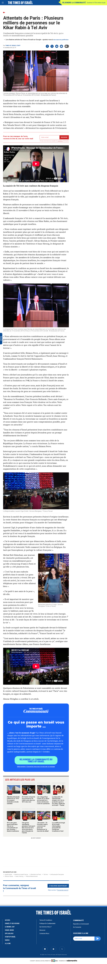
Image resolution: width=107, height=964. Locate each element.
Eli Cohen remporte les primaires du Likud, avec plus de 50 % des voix (28, 799)
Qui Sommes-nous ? (45, 927)
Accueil (7, 920)
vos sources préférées (60, 39)
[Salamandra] (72, 960)
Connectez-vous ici (62, 890)
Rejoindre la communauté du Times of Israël (36, 760)
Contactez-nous (44, 933)
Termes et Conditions (45, 920)
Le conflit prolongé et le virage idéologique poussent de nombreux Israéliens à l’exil (58, 827)
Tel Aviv (45, 874)
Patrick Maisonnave (32, 876)
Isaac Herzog (19, 876)
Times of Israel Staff (12, 45)
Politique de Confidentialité (47, 923)
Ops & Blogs (9, 933)
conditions (60, 140)
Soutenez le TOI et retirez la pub (96, 2)
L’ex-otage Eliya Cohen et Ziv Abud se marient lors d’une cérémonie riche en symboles (43, 800)
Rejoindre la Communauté (74, 2)
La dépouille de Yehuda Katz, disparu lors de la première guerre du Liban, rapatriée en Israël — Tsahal (58, 801)
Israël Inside (8, 874)
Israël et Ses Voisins (12, 923)
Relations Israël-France (21, 874)
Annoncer (42, 930)
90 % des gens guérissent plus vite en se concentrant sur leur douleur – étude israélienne (13, 827)
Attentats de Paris (35, 874)
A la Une (8, 943)
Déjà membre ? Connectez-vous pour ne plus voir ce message (36, 766)
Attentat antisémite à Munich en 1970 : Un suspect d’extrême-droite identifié (13, 800)
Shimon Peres (9, 876)
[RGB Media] (54, 961)
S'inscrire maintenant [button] (58, 886)
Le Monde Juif (10, 927)
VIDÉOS (7, 940)
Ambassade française (57, 874)
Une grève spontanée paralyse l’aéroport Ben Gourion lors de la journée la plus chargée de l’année (28, 828)
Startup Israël (10, 937)
